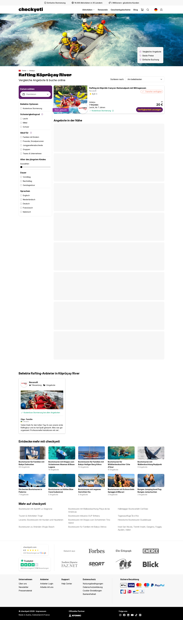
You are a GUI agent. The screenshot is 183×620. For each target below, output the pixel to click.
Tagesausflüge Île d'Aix (128, 516)
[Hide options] (48, 94)
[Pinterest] (140, 615)
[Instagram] (120, 615)
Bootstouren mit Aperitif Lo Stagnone (35, 509)
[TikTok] (136, 615)
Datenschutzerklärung (93, 587)
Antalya (32, 71)
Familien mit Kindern (31, 137)
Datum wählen (27, 89)
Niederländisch (29, 199)
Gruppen (26, 149)
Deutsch (26, 204)
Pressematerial (25, 590)
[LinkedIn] (128, 615)
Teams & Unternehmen (32, 153)
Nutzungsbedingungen (93, 583)
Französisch (28, 208)
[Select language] (155, 10)
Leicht (25, 119)
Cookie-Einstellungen (92, 590)
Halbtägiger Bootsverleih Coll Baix (133, 509)
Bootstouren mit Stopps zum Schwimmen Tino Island (89, 521)
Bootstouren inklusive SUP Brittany (84, 516)
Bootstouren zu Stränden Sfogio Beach (36, 527)
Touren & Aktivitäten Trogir (31, 516)
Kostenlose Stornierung (32, 108)
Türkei (24, 71)
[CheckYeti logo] (31, 9)
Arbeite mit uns (46, 587)
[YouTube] (132, 615)
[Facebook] (124, 615)
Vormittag (27, 177)
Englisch (26, 195)
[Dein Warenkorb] (142, 9)
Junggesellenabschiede (33, 145)
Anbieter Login (46, 583)
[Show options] (161, 79)
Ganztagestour (29, 185)
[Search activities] (147, 10)
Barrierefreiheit (89, 594)
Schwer (26, 127)
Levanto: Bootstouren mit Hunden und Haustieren (41, 520)
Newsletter (23, 587)
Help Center (66, 583)
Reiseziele (103, 9)
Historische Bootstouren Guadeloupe (134, 520)
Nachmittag (27, 181)
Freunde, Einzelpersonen (33, 141)
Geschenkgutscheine (120, 9)
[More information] (42, 114)
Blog (135, 9)
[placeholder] (161, 10)
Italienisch (27, 212)
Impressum (41, 611)
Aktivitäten (87, 9)
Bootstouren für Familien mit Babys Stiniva (87, 527)
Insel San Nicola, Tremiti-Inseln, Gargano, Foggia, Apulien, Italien (140, 528)
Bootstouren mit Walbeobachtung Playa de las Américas (89, 510)
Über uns (23, 583)
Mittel (25, 123)
